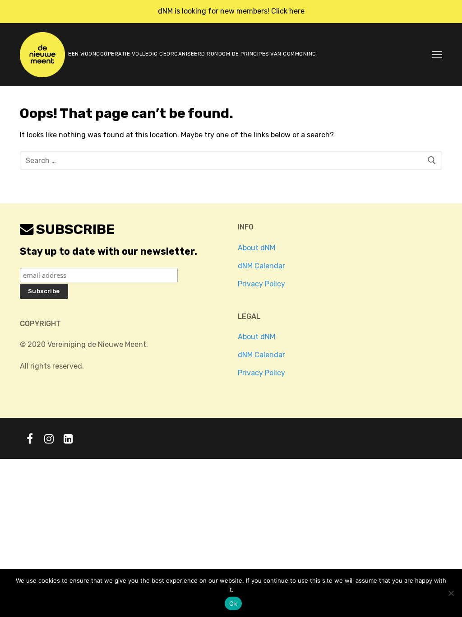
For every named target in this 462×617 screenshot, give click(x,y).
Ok (233, 603)
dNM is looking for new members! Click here (231, 11)
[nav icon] (437, 54)
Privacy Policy (261, 284)
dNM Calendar (261, 266)
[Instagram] (49, 438)
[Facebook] (29, 438)
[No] (450, 593)
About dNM (256, 247)
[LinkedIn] (68, 438)
